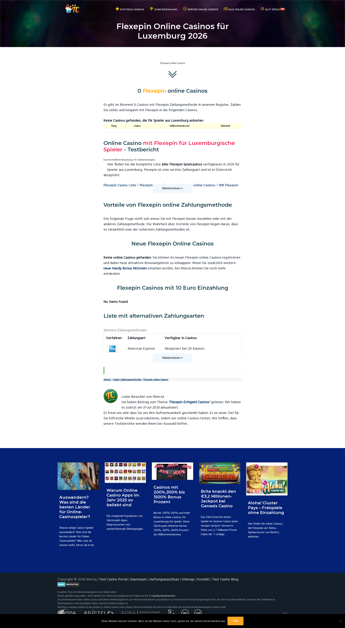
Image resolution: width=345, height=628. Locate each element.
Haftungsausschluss (164, 579)
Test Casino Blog (225, 579)
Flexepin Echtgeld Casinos (189, 402)
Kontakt (203, 579)
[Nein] (340, 621)
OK (235, 621)
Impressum (138, 579)
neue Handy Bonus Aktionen (125, 268)
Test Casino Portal (113, 579)
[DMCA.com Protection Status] (173, 584)
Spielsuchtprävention (163, 596)
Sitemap (188, 579)
